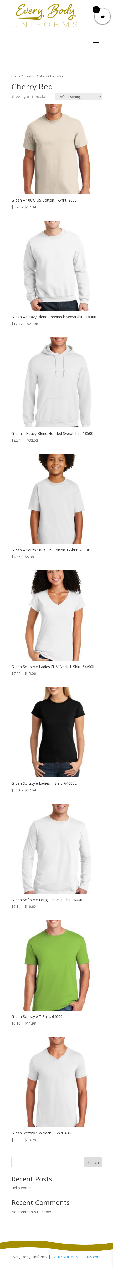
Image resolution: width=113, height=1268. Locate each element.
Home (16, 76)
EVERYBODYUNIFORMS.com (76, 1256)
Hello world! (21, 1187)
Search (93, 1162)
